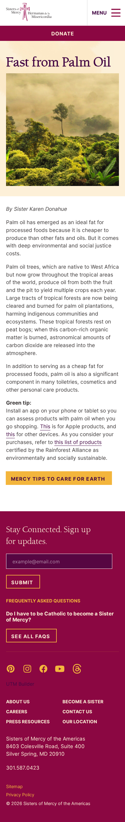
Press (28, 721)
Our (80, 721)
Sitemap (14, 786)
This (45, 426)
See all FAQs (30, 636)
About (18, 701)
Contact (77, 711)
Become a (83, 701)
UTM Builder (20, 684)
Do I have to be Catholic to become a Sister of (60, 617)
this (10, 434)
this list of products (78, 442)
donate (62, 34)
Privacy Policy (20, 794)
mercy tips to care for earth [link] (58, 479)
